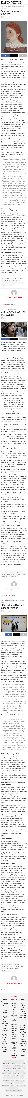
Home (2, 6)
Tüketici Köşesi (23, 1043)
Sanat (11, 282)
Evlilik (24, 1068)
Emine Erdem (5, 966)
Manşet (18, 280)
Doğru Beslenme (5, 1052)
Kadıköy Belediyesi (17, 1073)
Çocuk (16, 1088)
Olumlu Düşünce (23, 1010)
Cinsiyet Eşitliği (8, 964)
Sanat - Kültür (14, 6)
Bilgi (24, 1063)
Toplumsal (7, 309)
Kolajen (22, 1075)
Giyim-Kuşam (14, 1028)
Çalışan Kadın (5, 1023)
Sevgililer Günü (5, 1085)
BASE (11, 278)
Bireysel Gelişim (5, 1020)
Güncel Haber (7, 6)
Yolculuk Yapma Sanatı (23, 1052)
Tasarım (7, 285)
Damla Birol (16, 964)
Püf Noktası (23, 1013)
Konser (5, 1078)
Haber (22, 1070)
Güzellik (14, 1036)
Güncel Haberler (13, 309)
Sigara (12, 1085)
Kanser (13, 1075)
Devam (5, 1049)
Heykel (13, 280)
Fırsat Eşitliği (7, 1070)
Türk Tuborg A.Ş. (5, 970)
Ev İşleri (14, 1003)
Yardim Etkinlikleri (23, 1048)
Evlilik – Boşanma (14, 1010)
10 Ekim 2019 (6, 320)
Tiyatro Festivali (5, 576)
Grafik (8, 280)
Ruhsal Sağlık (23, 1015)
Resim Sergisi (5, 282)
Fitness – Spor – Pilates (14, 1016)
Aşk (22, 1060)
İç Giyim (14, 1053)
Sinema (16, 1085)
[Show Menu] (26, 2)
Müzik (23, 1007)
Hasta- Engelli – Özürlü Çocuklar (14, 1047)
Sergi (3, 285)
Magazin (23, 1001)
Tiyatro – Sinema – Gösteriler (23, 1038)
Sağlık (11, 1083)
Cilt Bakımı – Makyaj (5, 1034)
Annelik (5, 999)
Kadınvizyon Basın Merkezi (12, 17)
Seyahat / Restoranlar (23, 1024)
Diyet (23, 1065)
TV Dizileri (23, 1045)
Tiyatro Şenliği (14, 576)
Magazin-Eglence (23, 1004)
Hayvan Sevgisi (14, 1051)
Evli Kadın (14, 1007)
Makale (17, 1078)
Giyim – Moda (14, 1026)
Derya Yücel (21, 278)
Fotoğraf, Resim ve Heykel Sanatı (14, 1020)
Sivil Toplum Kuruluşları (23, 1028)
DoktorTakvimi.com (7, 1068)
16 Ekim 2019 (6, 19)
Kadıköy (6, 572)
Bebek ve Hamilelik (5, 1013)
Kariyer (23, 999)
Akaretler (6, 278)
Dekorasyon (5, 1047)
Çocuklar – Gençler (5, 1044)
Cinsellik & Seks (5, 1038)
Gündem (17, 1070)
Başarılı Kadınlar (5, 1009)
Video (12, 285)
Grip (13, 1070)
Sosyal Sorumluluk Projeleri (23, 1033)
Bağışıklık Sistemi (6, 1063)
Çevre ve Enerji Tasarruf (5, 1031)
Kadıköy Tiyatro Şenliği (15, 572)
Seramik (21, 282)
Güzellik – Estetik (14, 1039)
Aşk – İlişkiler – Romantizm (5, 1002)
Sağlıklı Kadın (23, 1019)
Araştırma (18, 1060)
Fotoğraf (4, 280)
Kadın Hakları (5, 968)
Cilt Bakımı (9, 1065)
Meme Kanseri (6, 1080)
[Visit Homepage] (11, 2)
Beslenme (19, 1063)
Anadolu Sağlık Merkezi (9, 1060)
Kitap (18, 1075)
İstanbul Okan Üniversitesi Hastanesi (14, 1090)
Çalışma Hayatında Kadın (10, 600)
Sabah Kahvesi (23, 1017)
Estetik (14, 1068)
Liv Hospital (11, 1078)
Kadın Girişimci (19, 966)
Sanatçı (16, 282)
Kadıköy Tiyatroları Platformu (8, 574)
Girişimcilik (18, 600)
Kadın (24, 1073)
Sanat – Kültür (23, 1022)
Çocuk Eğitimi (5, 1041)
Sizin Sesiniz (22, 1085)
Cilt (4, 1065)
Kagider (11, 968)
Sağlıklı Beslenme (18, 1083)
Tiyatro (23, 574)
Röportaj (22, 1080)
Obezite (17, 1080)
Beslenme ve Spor (5, 1016)
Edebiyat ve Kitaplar (14, 1000)
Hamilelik (4, 1073)
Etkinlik (19, 1068)
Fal (14, 1013)
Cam (16, 278)
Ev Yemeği (14, 1005)
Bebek (13, 1063)
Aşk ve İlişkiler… (5, 1006)
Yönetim (23, 1055)
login (5, 304)
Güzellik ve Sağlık (14, 1042)
